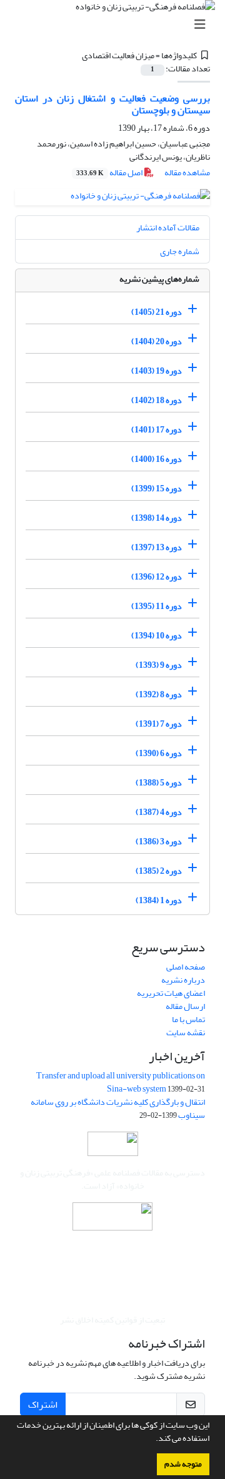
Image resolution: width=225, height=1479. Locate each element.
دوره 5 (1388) (159, 782)
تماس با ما (188, 1019)
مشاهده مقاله (187, 172)
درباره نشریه (183, 979)
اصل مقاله (110, 172)
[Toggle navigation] (116, 25)
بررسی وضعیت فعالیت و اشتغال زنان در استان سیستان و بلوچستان (112, 104)
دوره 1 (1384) (159, 900)
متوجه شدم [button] (183, 1463)
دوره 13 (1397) (156, 547)
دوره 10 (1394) (156, 635)
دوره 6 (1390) (159, 753)
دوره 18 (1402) (156, 400)
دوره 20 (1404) (156, 341)
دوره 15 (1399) (156, 488)
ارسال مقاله (185, 1006)
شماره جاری (179, 251)
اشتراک (43, 1404)
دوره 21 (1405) (156, 312)
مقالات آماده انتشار (167, 227)
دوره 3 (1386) (159, 841)
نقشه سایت (185, 1032)
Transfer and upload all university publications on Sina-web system (120, 1082)
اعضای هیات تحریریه (171, 993)
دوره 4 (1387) (159, 812)
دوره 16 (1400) (156, 459)
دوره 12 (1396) (156, 576)
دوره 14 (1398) (156, 517)
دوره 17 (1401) (156, 429)
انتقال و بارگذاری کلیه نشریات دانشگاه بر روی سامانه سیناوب (118, 1108)
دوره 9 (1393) (159, 665)
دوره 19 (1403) (156, 370)
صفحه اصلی (185, 966)
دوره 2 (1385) (159, 870)
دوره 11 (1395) (156, 606)
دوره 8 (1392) (159, 694)
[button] (152, 1439)
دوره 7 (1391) (159, 723)
